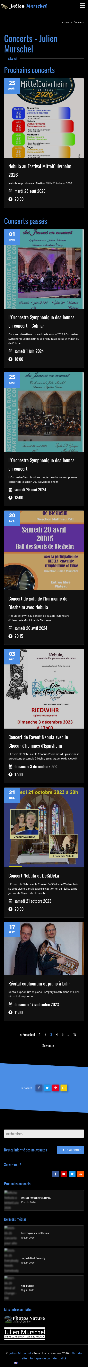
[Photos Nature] (24, 1319)
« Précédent (27, 1034)
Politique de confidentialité (47, 1358)
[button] (38, 1087)
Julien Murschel (20, 1353)
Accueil (66, 22)
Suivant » (48, 1045)
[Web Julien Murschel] (24, 1333)
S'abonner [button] (74, 1150)
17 (74, 1034)
